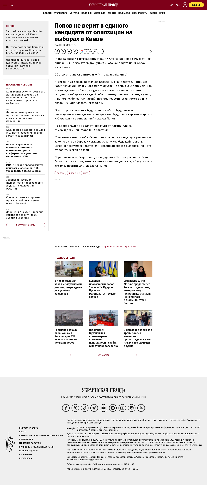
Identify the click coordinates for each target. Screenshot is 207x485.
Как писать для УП (28, 451)
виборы (73, 173)
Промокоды (25, 458)
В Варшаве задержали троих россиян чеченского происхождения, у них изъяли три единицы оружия (138, 338)
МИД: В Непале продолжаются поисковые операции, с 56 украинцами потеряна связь (24, 168)
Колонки (86, 13)
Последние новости (19, 84)
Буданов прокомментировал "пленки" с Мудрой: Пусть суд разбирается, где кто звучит (102, 289)
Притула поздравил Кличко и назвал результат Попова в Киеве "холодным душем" (25, 50)
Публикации (60, 13)
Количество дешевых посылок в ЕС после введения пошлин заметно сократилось (25, 132)
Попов (60, 173)
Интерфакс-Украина (112, 74)
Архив (162, 13)
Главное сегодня (65, 257)
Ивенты (112, 13)
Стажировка (25, 454)
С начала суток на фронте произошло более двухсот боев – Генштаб (23, 200)
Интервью (99, 13)
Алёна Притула (175, 457)
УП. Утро (74, 13)
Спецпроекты (139, 13)
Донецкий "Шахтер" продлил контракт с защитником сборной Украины (24, 215)
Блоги (153, 13)
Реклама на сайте (28, 428)
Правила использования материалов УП (41, 435)
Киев (85, 173)
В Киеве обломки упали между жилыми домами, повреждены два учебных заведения (68, 287)
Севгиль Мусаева (135, 457)
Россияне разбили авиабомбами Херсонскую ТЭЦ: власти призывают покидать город (66, 336)
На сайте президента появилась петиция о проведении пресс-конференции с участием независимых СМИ (21, 150)
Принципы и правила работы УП (36, 447)
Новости (47, 13)
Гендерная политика (30, 443)
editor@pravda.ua (93, 459)
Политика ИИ (26, 439)
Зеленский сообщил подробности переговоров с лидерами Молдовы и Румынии (24, 184)
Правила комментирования (119, 246)
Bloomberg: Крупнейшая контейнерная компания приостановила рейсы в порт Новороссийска (103, 338)
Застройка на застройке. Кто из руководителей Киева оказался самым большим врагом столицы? (24, 36)
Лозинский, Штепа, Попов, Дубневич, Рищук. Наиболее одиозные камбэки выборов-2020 (24, 64)
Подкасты (124, 13)
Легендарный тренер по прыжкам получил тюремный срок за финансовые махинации (25, 117)
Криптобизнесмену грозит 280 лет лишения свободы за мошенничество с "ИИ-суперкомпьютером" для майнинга (25, 97)
